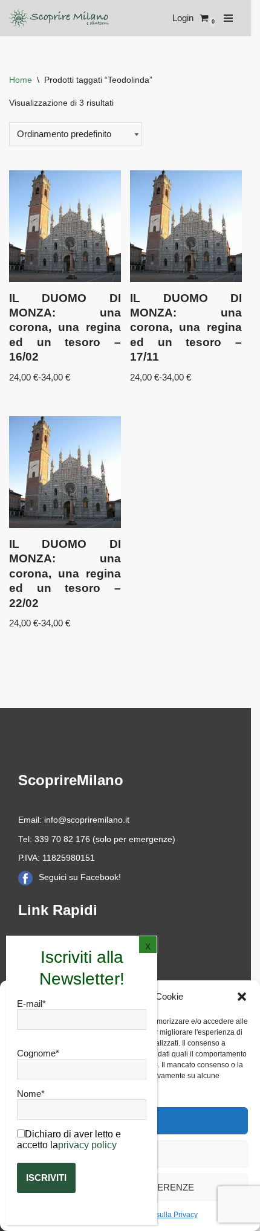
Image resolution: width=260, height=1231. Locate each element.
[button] (242, 997)
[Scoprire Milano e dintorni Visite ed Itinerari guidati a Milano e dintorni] (60, 18)
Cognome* (38, 1053)
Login (182, 18)
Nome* (31, 1093)
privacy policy (87, 1145)
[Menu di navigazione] (228, 18)
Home (20, 80)
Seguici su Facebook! (80, 877)
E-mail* (31, 1003)
